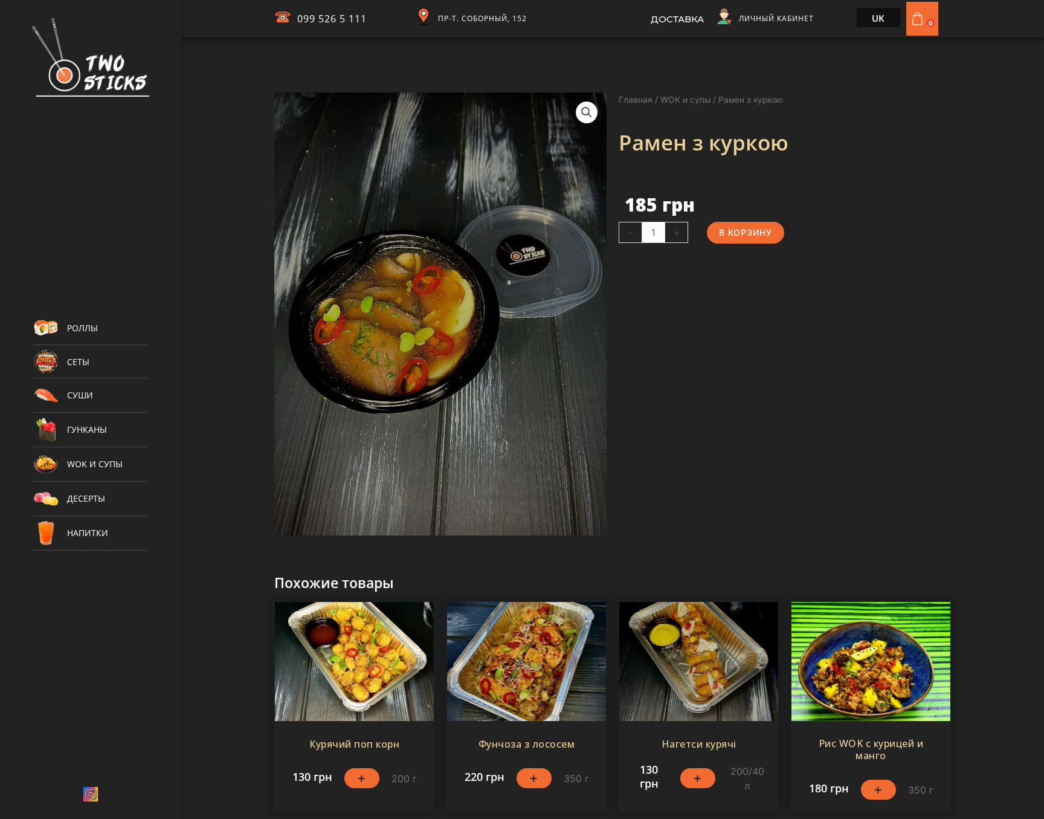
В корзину (745, 232)
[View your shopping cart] (919, 19)
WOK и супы (685, 100)
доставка (677, 19)
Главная (635, 100)
